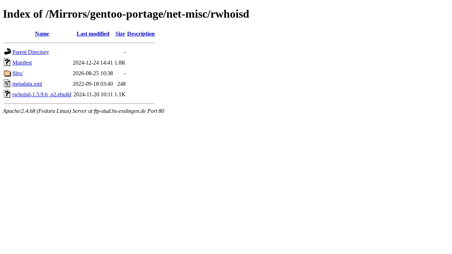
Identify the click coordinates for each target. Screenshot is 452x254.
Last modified (93, 34)
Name (42, 34)
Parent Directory (30, 52)
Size (120, 34)
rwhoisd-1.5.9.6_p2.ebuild (41, 94)
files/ (17, 73)
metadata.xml (27, 84)
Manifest (22, 63)
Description (141, 34)
